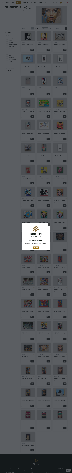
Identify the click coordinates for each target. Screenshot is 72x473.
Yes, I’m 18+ (36, 247)
